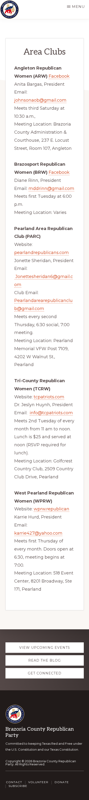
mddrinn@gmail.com (51, 188)
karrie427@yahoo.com (38, 533)
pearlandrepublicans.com (41, 252)
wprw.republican (51, 509)
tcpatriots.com (49, 397)
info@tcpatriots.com (51, 412)
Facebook (59, 76)
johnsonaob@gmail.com (40, 100)
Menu (78, 6)
